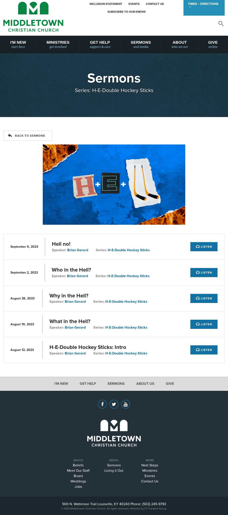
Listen (206, 247)
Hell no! (61, 244)
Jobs (78, 486)
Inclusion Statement (106, 4)
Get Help (100, 44)
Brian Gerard (77, 250)
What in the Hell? (69, 321)
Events (134, 4)
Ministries (58, 44)
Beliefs (78, 465)
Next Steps (149, 465)
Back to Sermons (30, 136)
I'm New (18, 44)
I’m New (61, 383)
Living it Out (113, 470)
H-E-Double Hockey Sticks (129, 250)
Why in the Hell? (68, 295)
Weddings (78, 481)
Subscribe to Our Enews (127, 12)
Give (213, 44)
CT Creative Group (155, 508)
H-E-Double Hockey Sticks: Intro (87, 347)
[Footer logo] (114, 426)
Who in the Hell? (71, 270)
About (179, 44)
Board (78, 475)
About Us (145, 383)
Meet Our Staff (78, 470)
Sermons (141, 44)
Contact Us (155, 4)
